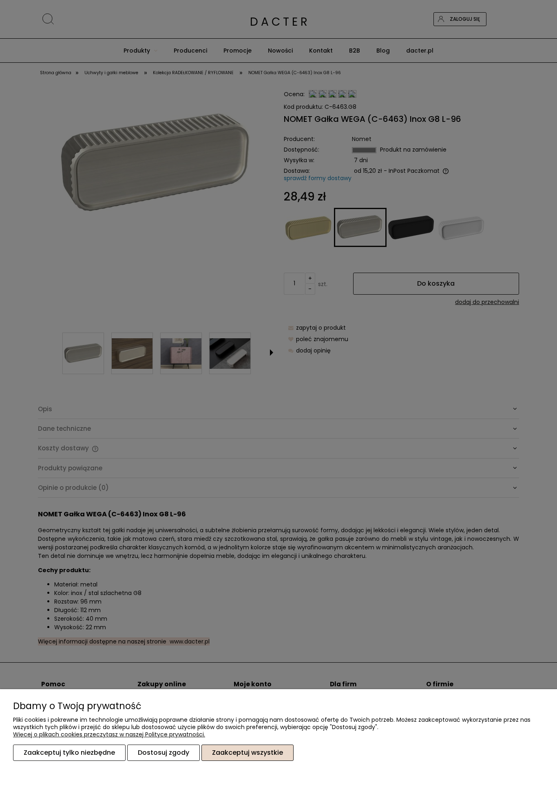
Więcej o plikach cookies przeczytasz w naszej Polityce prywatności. (109, 734)
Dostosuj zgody (163, 752)
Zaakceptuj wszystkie (247, 752)
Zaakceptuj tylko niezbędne (69, 752)
